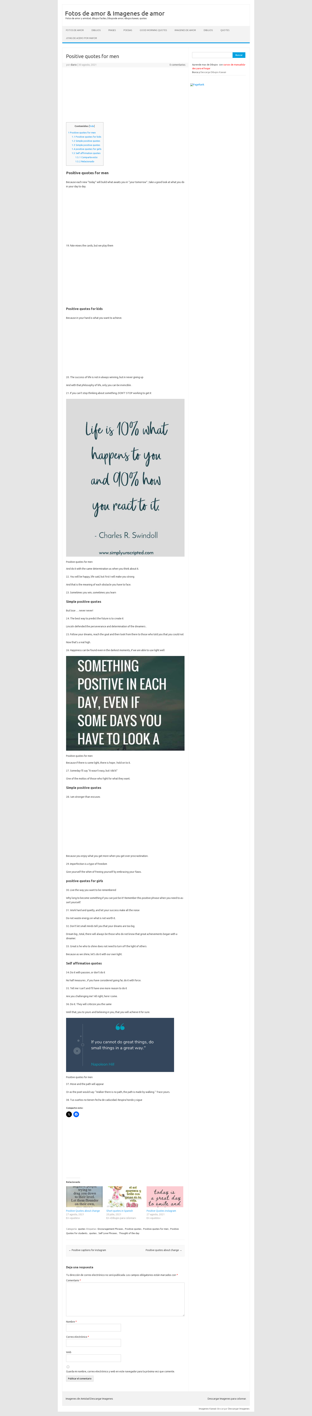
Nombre (71, 1321)
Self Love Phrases (107, 1233)
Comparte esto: (86, 157)
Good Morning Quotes (153, 30)
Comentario (73, 1280)
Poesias (128, 30)
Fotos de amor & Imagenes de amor (115, 13)
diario (74, 64)
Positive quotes (133, 1229)
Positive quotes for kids (86, 136)
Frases (112, 30)
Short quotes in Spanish (119, 1210)
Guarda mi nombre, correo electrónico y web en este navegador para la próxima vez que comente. (120, 1371)
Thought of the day (129, 1233)
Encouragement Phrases (110, 1229)
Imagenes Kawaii (207, 1408)
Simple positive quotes (86, 141)
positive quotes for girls (86, 149)
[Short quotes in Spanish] (124, 1196)
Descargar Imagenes (239, 1408)
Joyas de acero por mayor (81, 38)
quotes (81, 1229)
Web (68, 1352)
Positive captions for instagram (87, 1250)
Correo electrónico (77, 1336)
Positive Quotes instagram (161, 1210)
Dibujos (96, 30)
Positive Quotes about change (83, 1210)
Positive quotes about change (164, 1250)
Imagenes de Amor (185, 30)
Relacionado (84, 161)
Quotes (224, 30)
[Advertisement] (125, 96)
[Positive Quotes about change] (84, 1196)
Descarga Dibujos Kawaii (213, 72)
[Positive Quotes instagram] (165, 1196)
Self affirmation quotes (86, 153)
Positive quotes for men (82, 132)
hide (92, 126)
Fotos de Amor (75, 30)
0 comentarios (177, 64)
